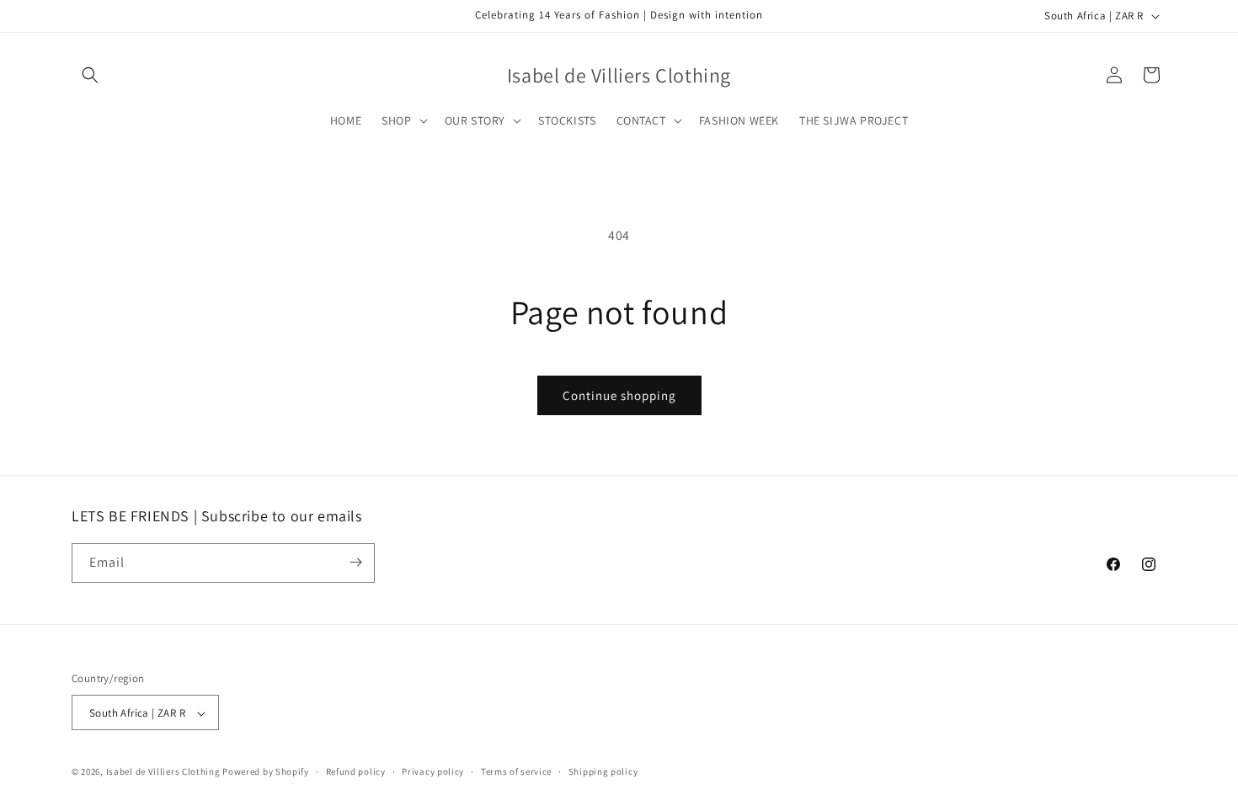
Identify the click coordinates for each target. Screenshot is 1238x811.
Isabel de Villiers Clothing (163, 772)
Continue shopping (619, 395)
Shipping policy (603, 771)
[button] (90, 74)
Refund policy (356, 771)
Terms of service (516, 771)
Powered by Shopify (265, 772)
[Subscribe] (355, 562)
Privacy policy (433, 771)
